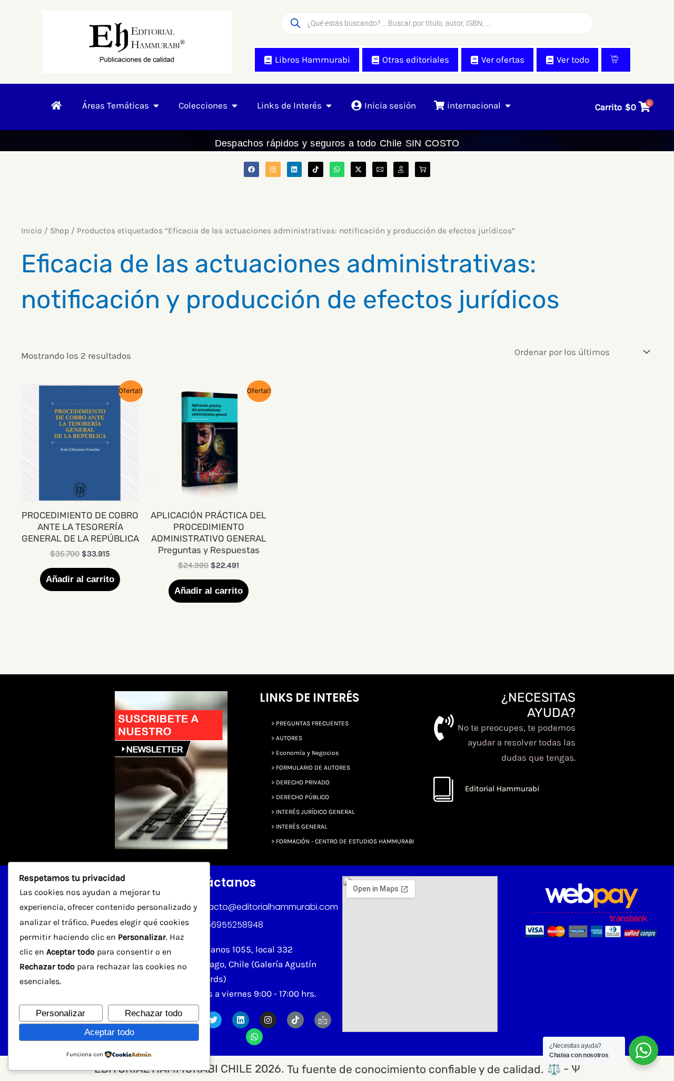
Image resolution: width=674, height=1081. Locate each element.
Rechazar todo (153, 1013)
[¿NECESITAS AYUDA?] (444, 727)
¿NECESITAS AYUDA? (538, 705)
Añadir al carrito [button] (80, 579)
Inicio (31, 230)
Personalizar (60, 1013)
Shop (59, 230)
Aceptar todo (109, 1032)
